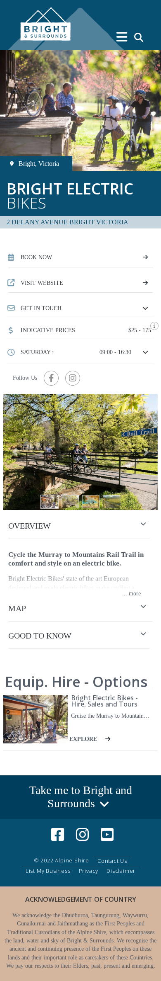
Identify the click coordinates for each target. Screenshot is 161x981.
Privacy (89, 870)
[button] (80, 308)
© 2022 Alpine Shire (61, 860)
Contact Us (112, 860)
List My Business (48, 870)
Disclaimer (121, 870)
